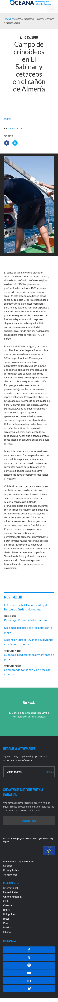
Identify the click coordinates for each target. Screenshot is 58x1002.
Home (6, 19)
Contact (7, 865)
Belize (6, 909)
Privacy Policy (11, 870)
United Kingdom (12, 896)
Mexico (7, 927)
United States (10, 892)
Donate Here (29, 820)
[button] (6, 143)
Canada (7, 905)
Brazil (6, 918)
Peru (6, 922)
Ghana (7, 931)
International (10, 887)
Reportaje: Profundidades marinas (25, 620)
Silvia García (15, 128)
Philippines (9, 914)
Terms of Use (10, 874)
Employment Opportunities (18, 861)
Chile (6, 900)
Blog (12, 19)
